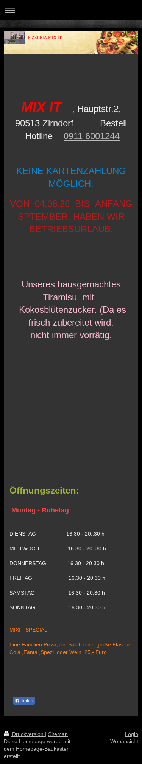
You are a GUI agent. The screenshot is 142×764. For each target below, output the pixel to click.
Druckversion (28, 734)
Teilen (26, 700)
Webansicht (124, 741)
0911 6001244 (92, 136)
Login (131, 734)
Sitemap (58, 734)
